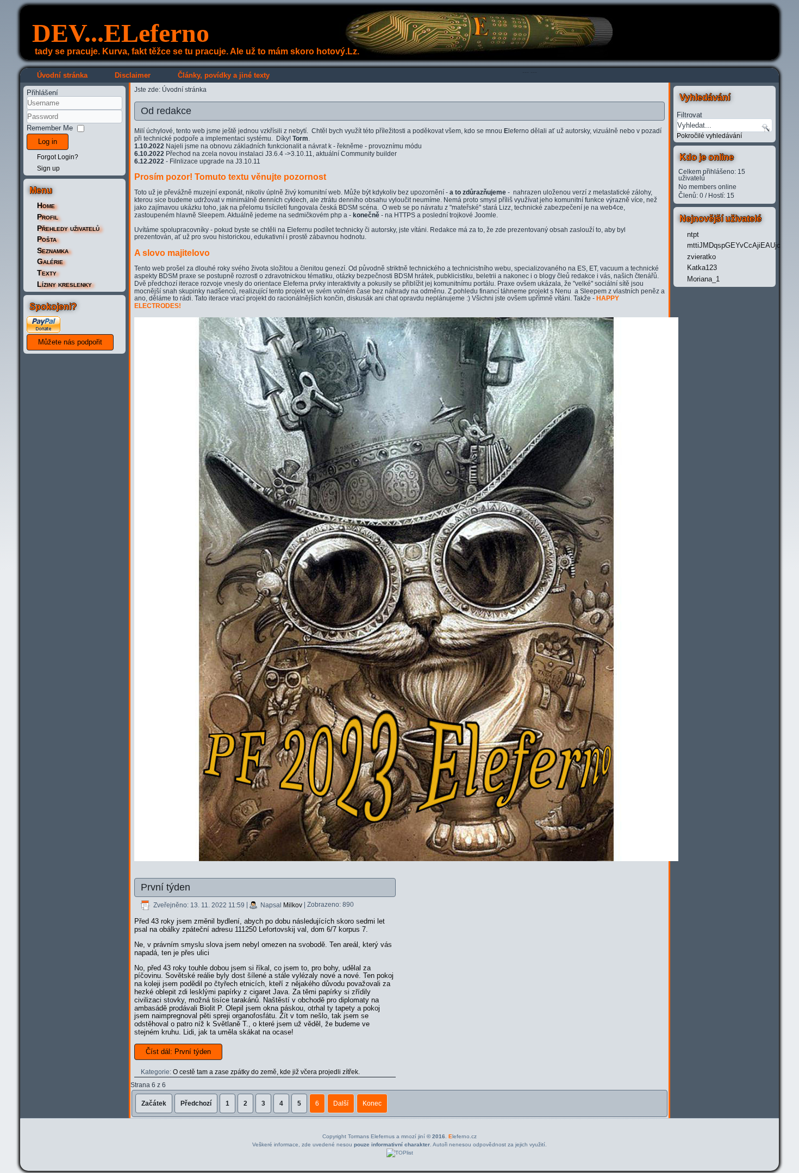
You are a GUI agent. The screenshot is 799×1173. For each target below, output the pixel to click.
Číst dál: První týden (178, 1051)
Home (46, 205)
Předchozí (195, 1103)
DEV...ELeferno (120, 32)
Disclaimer (133, 75)
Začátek (153, 1103)
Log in (47, 141)
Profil (47, 216)
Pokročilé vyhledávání (709, 136)
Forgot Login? (57, 157)
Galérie (50, 261)
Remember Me (50, 128)
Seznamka (52, 250)
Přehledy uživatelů (68, 228)
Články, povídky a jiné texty (224, 75)
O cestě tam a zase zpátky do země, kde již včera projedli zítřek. (266, 1072)
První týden (165, 887)
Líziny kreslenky (64, 284)
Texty (47, 272)
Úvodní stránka (62, 75)
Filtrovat (689, 114)
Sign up (48, 168)
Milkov (292, 905)
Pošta (47, 239)
